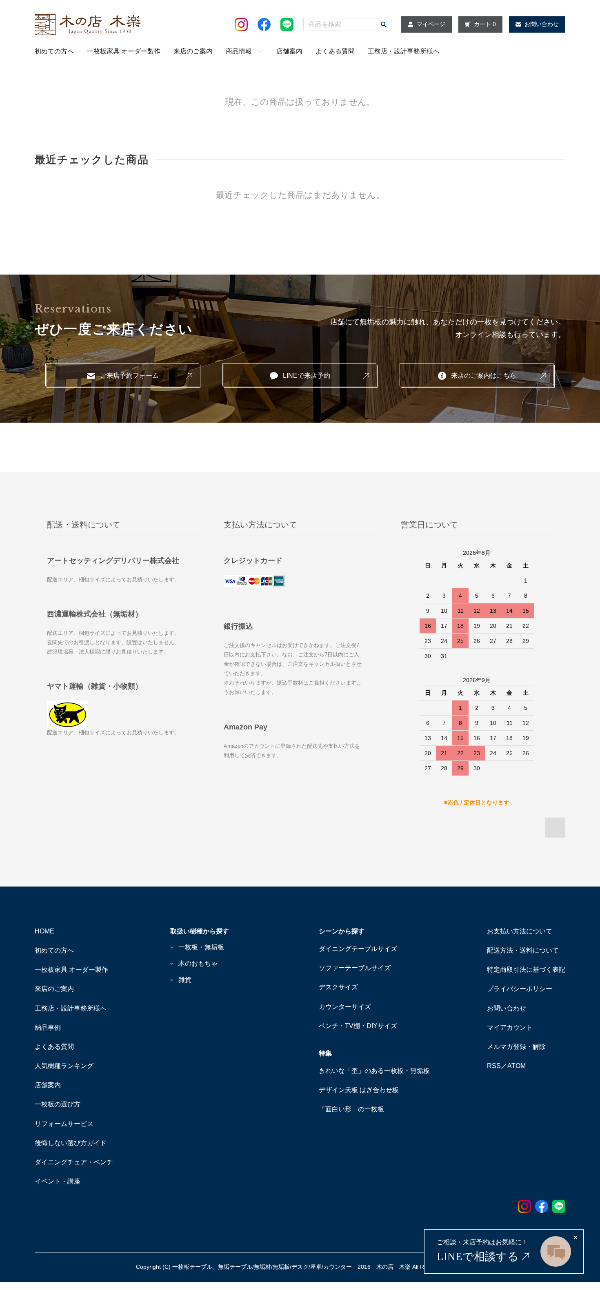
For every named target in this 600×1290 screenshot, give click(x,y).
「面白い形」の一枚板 (351, 1109)
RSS (494, 1065)
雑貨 (184, 979)
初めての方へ (54, 51)
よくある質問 (335, 51)
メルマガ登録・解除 (516, 1046)
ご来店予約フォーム (129, 375)
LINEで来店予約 (306, 375)
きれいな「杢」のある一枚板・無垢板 (374, 1070)
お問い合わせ (506, 1008)
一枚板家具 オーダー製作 (123, 51)
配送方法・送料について (523, 950)
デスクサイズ (338, 987)
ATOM (516, 1065)
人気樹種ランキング (64, 1065)
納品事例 (48, 1027)
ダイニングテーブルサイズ (358, 948)
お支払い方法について (519, 931)
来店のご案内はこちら (483, 375)
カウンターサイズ (345, 1006)
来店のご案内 (193, 51)
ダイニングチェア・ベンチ (74, 1162)
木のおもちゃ (198, 963)
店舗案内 (289, 51)
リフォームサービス (64, 1123)
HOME (44, 931)
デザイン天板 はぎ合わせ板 (359, 1089)
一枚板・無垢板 (201, 947)
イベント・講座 (57, 1181)
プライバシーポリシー (519, 988)
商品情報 (239, 51)
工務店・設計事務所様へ (404, 51)
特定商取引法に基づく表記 (526, 969)
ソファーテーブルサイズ (355, 967)
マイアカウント (510, 1027)
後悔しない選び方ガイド (71, 1142)
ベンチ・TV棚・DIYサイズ (358, 1025)
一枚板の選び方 (57, 1104)
